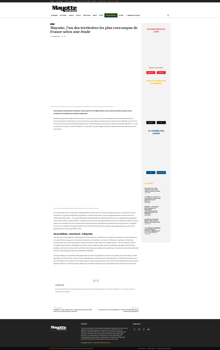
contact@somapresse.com (101, 343)
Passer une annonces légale (83, 1)
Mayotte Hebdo (59, 348)
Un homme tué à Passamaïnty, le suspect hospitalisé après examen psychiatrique (118, 310)
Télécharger (161, 172)
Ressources (110, 1)
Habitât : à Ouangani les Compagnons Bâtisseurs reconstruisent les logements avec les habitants (152, 210)
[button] (168, 15)
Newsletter (94, 1)
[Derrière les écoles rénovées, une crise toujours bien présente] (165, 190)
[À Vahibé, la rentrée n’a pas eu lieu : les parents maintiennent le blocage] (165, 199)
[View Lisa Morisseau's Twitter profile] (98, 281)
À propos (117, 1)
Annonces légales (133, 15)
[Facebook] (129, 41)
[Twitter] (133, 41)
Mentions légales (151, 348)
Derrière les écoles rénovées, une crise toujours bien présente (152, 190)
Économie (54, 15)
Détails (161, 72)
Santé (95, 15)
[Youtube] (148, 329)
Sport (101, 15)
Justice (78, 15)
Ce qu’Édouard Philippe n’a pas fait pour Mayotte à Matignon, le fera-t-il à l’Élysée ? (153, 230)
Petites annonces (102, 1)
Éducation (86, 15)
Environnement (111, 15)
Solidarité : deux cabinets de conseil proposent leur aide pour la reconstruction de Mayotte (73, 310)
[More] (137, 41)
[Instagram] (139, 329)
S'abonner (151, 72)
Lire (161, 122)
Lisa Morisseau (59, 285)
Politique (63, 15)
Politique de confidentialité (163, 348)
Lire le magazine (59, 1)
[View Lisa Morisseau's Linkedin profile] (94, 281)
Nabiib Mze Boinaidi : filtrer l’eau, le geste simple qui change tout (152, 221)
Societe (71, 15)
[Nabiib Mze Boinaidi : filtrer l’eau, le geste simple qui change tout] (165, 221)
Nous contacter (142, 348)
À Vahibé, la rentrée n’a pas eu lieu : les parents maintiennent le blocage (153, 199)
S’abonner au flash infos (70, 1)
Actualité (52, 1)
